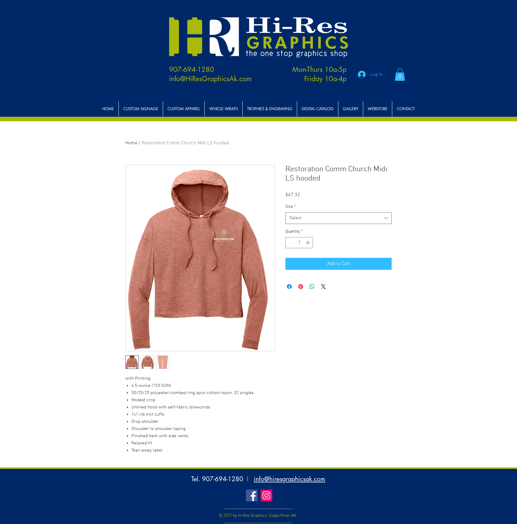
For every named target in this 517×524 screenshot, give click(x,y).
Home (131, 143)
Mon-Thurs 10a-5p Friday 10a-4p (319, 74)
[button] (400, 74)
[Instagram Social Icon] (266, 495)
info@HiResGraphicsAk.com (210, 78)
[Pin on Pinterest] (300, 286)
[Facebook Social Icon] (252, 495)
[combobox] (338, 218)
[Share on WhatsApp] (312, 286)
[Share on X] (323, 286)
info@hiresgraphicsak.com (289, 479)
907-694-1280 (191, 69)
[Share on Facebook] (289, 286)
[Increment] (308, 242)
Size (290, 206)
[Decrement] (290, 242)
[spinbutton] (299, 242)
